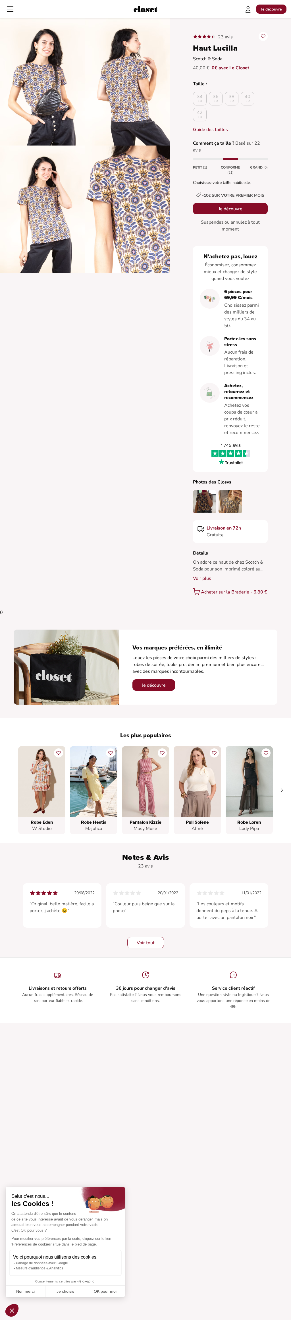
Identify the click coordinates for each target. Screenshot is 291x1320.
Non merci (25, 1291)
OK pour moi (105, 1291)
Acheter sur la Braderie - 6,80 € (234, 592)
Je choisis (65, 1291)
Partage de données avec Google (42, 1263)
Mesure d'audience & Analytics (39, 1268)
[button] (12, 1310)
